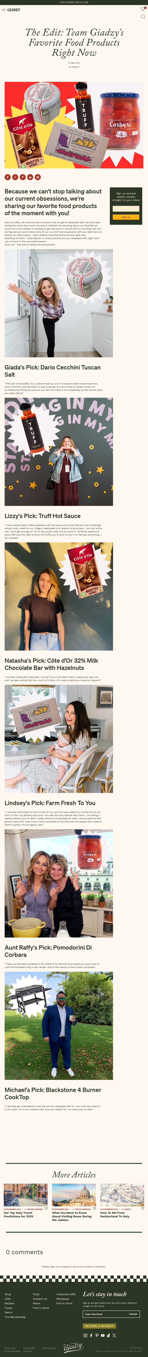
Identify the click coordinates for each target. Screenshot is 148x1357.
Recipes (9, 1303)
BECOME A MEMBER (99, 1326)
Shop (8, 1294)
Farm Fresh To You (71, 802)
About (36, 1303)
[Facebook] (91, 1336)
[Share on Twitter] (15, 177)
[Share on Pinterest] (23, 177)
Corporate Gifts (66, 1294)
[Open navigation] (3, 10)
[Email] (30, 177)
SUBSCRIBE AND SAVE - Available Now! (74, 2)
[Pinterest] (96, 1336)
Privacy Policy (10, 1348)
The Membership (15, 1316)
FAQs (36, 1294)
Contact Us (40, 1298)
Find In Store (41, 1307)
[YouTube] (102, 1336)
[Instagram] (85, 1336)
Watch (9, 1312)
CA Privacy (27, 1351)
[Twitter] (114, 1336)
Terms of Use (29, 1348)
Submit (133, 1314)
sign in (54, 1266)
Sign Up (126, 217)
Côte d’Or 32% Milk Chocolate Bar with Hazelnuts (51, 664)
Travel (8, 1307)
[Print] (38, 177)
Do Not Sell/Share (12, 1351)
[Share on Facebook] (8, 177)
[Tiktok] (108, 1336)
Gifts (8, 1298)
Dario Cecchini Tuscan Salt (53, 370)
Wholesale (62, 1298)
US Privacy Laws (49, 1348)
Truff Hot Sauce (59, 515)
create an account (71, 1266)
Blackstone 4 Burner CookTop (53, 1093)
